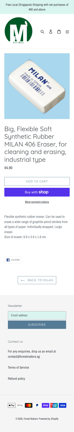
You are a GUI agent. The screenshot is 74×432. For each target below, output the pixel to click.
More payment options (37, 202)
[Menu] (67, 31)
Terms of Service (18, 367)
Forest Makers (31, 418)
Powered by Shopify (48, 418)
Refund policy (16, 378)
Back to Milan (40, 280)
